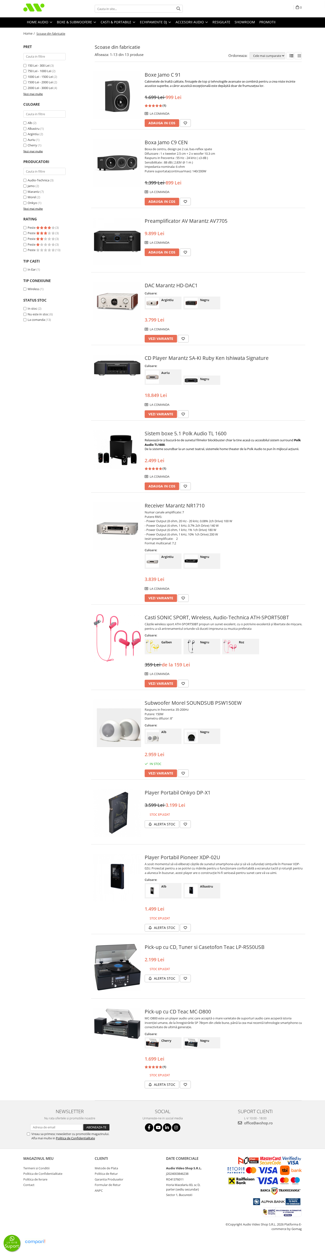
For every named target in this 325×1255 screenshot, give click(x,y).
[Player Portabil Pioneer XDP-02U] (117, 878)
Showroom (245, 22)
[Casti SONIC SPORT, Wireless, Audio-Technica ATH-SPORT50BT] (117, 638)
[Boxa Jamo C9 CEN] (117, 163)
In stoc (32, 308)
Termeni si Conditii (36, 1168)
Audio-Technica (38, 180)
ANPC (99, 1190)
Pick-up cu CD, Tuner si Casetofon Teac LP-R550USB (205, 947)
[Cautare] (178, 9)
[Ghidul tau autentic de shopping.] (35, 1241)
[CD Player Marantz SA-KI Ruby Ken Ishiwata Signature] (117, 367)
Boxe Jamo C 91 (163, 74)
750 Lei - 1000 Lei (39, 71)
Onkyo (32, 203)
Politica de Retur (106, 1173)
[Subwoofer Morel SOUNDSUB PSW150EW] (117, 723)
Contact (28, 1185)
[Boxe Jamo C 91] (117, 95)
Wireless (33, 289)
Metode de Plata (106, 1168)
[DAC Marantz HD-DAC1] (117, 301)
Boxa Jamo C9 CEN (166, 142)
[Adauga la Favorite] (185, 123)
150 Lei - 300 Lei (38, 65)
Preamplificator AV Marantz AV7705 (186, 221)
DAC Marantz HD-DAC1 (171, 285)
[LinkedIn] (167, 1127)
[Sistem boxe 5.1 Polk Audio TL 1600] (117, 449)
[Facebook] (149, 1127)
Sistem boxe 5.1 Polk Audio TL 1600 (186, 433)
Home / (29, 33)
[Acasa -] (47, 9)
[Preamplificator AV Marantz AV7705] (117, 241)
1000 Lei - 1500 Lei (40, 76)
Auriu (31, 140)
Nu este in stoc (38, 314)
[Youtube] (158, 1127)
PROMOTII (267, 22)
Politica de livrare (35, 1179)
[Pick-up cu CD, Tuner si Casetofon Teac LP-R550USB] (117, 967)
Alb (30, 123)
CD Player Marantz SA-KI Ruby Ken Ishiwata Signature (207, 358)
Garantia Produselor (109, 1179)
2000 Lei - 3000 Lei (40, 88)
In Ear (32, 269)
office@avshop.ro (258, 1123)
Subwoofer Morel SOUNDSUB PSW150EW (193, 702)
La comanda (36, 319)
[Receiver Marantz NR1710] (117, 526)
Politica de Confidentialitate (75, 1138)
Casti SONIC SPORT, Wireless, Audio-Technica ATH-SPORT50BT (217, 617)
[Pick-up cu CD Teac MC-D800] (117, 1024)
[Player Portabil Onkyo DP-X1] (117, 813)
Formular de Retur (108, 1185)
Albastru (33, 128)
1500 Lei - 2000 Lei (40, 82)
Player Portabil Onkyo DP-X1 (178, 792)
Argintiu (33, 134)
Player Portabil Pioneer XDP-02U (182, 857)
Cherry (32, 145)
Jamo (31, 186)
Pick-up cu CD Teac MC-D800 (178, 1011)
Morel (32, 197)
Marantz (33, 191)
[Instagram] (176, 1127)
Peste (32, 227)
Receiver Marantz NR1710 (175, 505)
